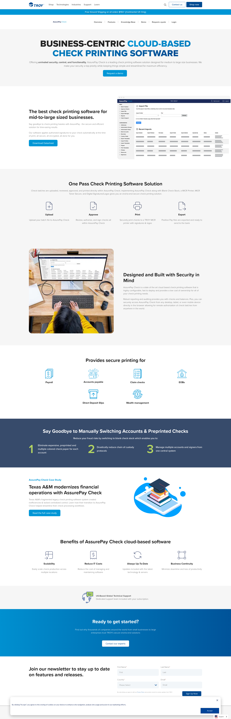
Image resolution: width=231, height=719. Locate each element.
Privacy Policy (140, 692)
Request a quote (159, 22)
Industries (76, 4)
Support (87, 4)
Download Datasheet (43, 143)
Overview (98, 22)
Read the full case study (45, 513)
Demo (143, 22)
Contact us (177, 4)
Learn (97, 4)
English (221, 717)
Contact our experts (115, 643)
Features (111, 22)
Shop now (194, 4)
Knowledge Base (128, 22)
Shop (51, 4)
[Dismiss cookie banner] (217, 700)
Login (174, 22)
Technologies (62, 4)
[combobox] (221, 716)
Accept (210, 711)
